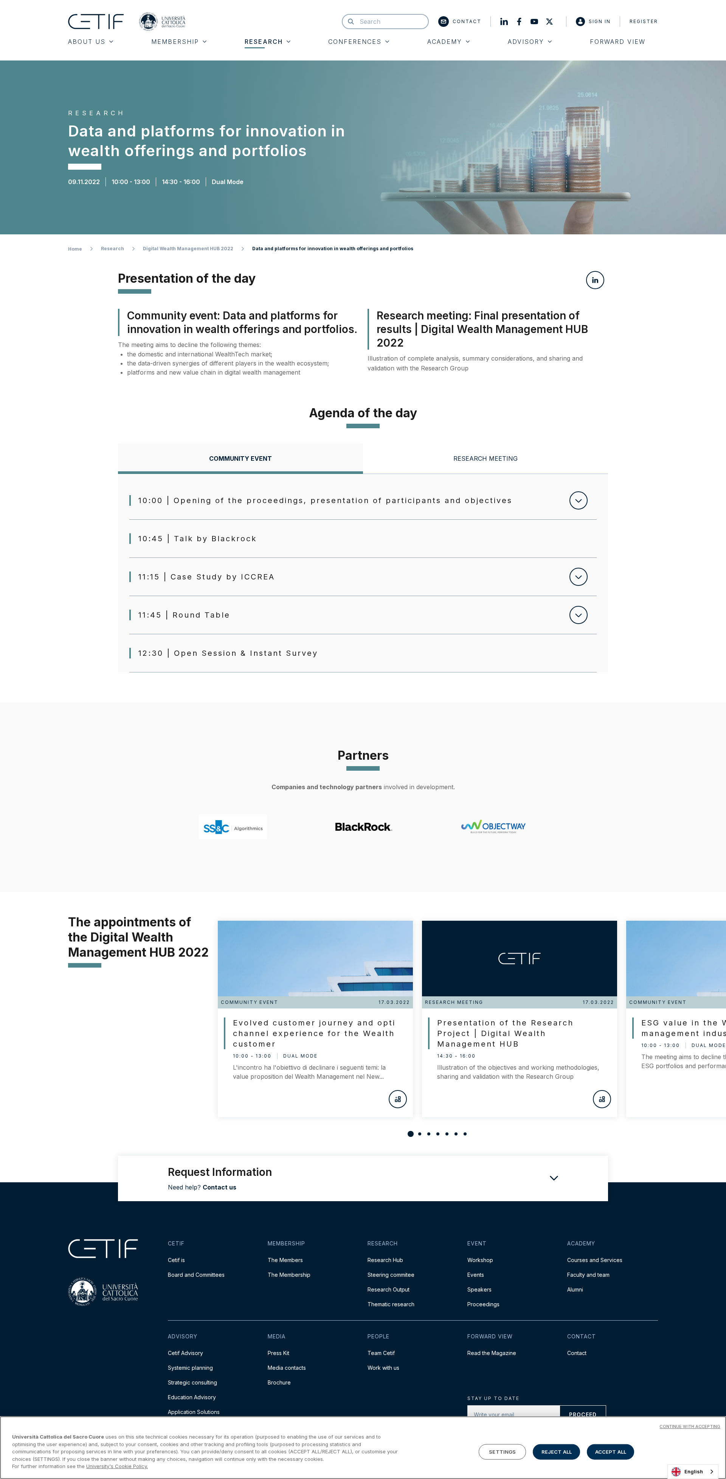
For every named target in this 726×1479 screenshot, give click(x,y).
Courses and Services (594, 1260)
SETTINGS (502, 1451)
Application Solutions (194, 1412)
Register (644, 21)
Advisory (526, 42)
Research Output (389, 1289)
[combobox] (692, 1471)
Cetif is (176, 1260)
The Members (285, 1260)
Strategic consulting (192, 1382)
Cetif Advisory (185, 1353)
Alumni (575, 1289)
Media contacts (287, 1367)
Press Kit (278, 1353)
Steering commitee (391, 1274)
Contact (467, 21)
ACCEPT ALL (610, 1451)
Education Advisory (192, 1397)
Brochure (279, 1382)
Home (75, 249)
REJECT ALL (556, 1451)
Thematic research (391, 1304)
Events (475, 1274)
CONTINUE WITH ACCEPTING (689, 1426)
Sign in (600, 21)
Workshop (480, 1260)
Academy (444, 42)
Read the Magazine (491, 1353)
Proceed (583, 1414)
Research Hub (385, 1260)
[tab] (240, 458)
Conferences (355, 42)
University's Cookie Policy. (117, 1466)
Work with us (383, 1367)
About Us (86, 42)
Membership (175, 42)
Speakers (479, 1289)
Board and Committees (196, 1274)
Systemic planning (190, 1367)
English (693, 1471)
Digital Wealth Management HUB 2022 (188, 248)
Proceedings (483, 1304)
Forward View (617, 42)
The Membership (289, 1274)
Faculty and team (588, 1274)
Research (264, 42)
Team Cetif (381, 1353)
